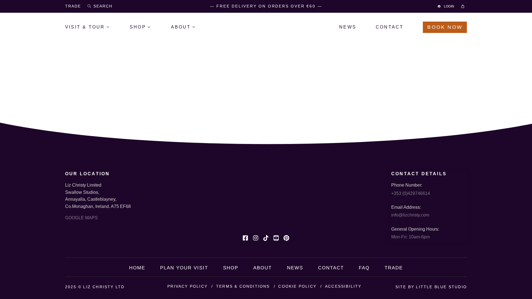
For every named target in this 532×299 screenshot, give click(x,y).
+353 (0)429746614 (410, 193)
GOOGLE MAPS (81, 217)
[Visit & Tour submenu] (111, 27)
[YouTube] (276, 238)
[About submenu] (197, 27)
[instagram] (256, 238)
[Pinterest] (286, 238)
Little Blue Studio (441, 287)
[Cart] (463, 6)
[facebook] (245, 238)
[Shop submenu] (153, 27)
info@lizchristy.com (410, 215)
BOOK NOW (444, 27)
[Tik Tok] (266, 238)
